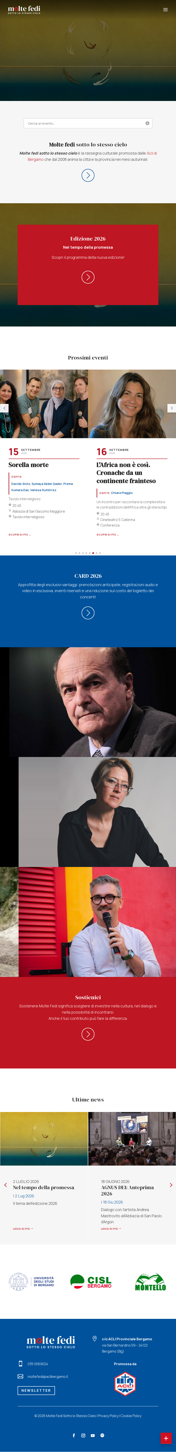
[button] (4, 408)
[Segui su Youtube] (93, 1435)
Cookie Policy (131, 1415)
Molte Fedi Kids (119, 1187)
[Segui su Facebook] (74, 1435)
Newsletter (36, 1390)
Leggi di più (21, 1228)
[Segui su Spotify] (102, 1435)
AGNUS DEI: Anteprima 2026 (39, 1190)
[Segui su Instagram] (83, 1435)
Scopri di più (88, 71)
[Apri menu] (166, 1438)
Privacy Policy (108, 1415)
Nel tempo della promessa (88, 50)
